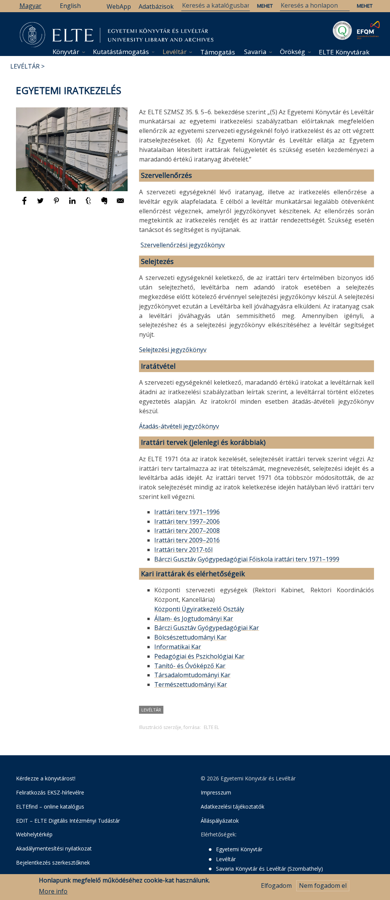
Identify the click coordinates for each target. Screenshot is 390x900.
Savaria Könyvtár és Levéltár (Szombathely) (269, 868)
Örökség (292, 51)
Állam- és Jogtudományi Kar (193, 618)
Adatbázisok (156, 6)
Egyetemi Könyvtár (239, 849)
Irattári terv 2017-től (183, 549)
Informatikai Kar (177, 647)
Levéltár (175, 51)
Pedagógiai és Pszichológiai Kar (199, 656)
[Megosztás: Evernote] (105, 204)
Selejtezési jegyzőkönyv (172, 349)
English (70, 6)
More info (53, 891)
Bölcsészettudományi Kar (190, 637)
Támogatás (217, 52)
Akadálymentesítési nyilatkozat (54, 848)
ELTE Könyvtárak (344, 52)
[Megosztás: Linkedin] (73, 204)
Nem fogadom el (323, 885)
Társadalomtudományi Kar (192, 675)
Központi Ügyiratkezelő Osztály (199, 609)
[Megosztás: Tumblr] (89, 204)
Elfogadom (276, 885)
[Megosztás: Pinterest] (57, 204)
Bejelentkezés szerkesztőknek (53, 862)
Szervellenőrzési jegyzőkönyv (183, 245)
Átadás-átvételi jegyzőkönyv (179, 426)
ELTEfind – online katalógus (50, 806)
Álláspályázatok (220, 820)
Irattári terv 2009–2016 (187, 540)
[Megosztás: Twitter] (41, 204)
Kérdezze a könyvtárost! (45, 778)
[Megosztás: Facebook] (25, 204)
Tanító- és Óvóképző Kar (189, 666)
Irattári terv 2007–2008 (187, 530)
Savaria (255, 51)
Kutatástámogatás (121, 51)
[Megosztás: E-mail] (120, 204)
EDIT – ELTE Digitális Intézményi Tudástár (68, 820)
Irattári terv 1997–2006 (187, 521)
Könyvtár (66, 51)
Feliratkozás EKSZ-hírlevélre (50, 792)
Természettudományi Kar (190, 684)
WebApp (119, 6)
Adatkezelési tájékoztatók (232, 806)
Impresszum (216, 792)
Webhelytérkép (34, 834)
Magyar (30, 6)
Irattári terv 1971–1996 (187, 512)
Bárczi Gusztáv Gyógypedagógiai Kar (206, 627)
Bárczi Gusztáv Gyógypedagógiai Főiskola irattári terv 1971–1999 (246, 559)
